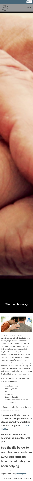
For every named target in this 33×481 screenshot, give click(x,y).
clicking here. (21, 473)
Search (29, 1)
